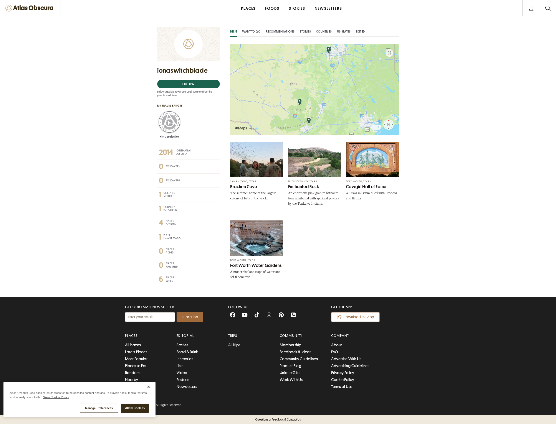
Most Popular (136, 359)
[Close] (148, 387)
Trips (233, 335)
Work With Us (291, 379)
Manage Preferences (99, 408)
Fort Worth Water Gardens (256, 265)
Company (340, 335)
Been (233, 31)
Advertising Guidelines (350, 366)
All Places (133, 345)
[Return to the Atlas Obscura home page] (30, 8)
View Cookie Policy (56, 397)
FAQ (334, 352)
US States (344, 31)
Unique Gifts (290, 373)
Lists (180, 366)
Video (182, 373)
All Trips (234, 345)
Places (131, 335)
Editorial (185, 335)
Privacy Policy (342, 373)
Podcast (183, 379)
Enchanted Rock (303, 186)
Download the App (359, 317)
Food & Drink (187, 352)
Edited (360, 31)
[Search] (548, 8)
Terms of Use (341, 386)
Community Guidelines (299, 359)
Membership (290, 345)
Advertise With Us (346, 359)
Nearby (131, 379)
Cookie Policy (342, 379)
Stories (305, 31)
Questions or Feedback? (278, 419)
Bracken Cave (243, 186)
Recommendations (280, 31)
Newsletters (187, 386)
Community (291, 335)
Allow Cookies (135, 408)
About (336, 345)
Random (132, 373)
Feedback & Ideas (295, 352)
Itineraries (185, 359)
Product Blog (290, 366)
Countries (324, 31)
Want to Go (251, 31)
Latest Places (136, 352)
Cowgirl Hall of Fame (366, 186)
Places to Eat (136, 366)
